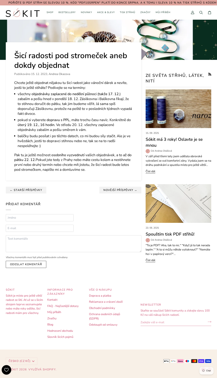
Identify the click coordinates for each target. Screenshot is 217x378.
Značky (52, 318)
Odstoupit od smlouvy (103, 325)
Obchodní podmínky (102, 308)
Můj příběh (54, 312)
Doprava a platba (100, 296)
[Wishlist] (6, 370)
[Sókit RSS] (209, 74)
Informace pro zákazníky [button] (60, 292)
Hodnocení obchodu (60, 331)
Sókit (13, 369)
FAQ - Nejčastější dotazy (63, 306)
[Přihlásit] (208, 322)
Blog (50, 324)
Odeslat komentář (26, 264)
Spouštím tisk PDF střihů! (170, 234)
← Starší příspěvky (26, 190)
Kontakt (52, 300)
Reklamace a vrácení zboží (106, 302)
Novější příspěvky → (120, 190)
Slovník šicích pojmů (60, 337)
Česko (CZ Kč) (20, 361)
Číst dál (150, 171)
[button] (50, 12)
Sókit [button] (10, 290)
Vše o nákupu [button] (100, 290)
